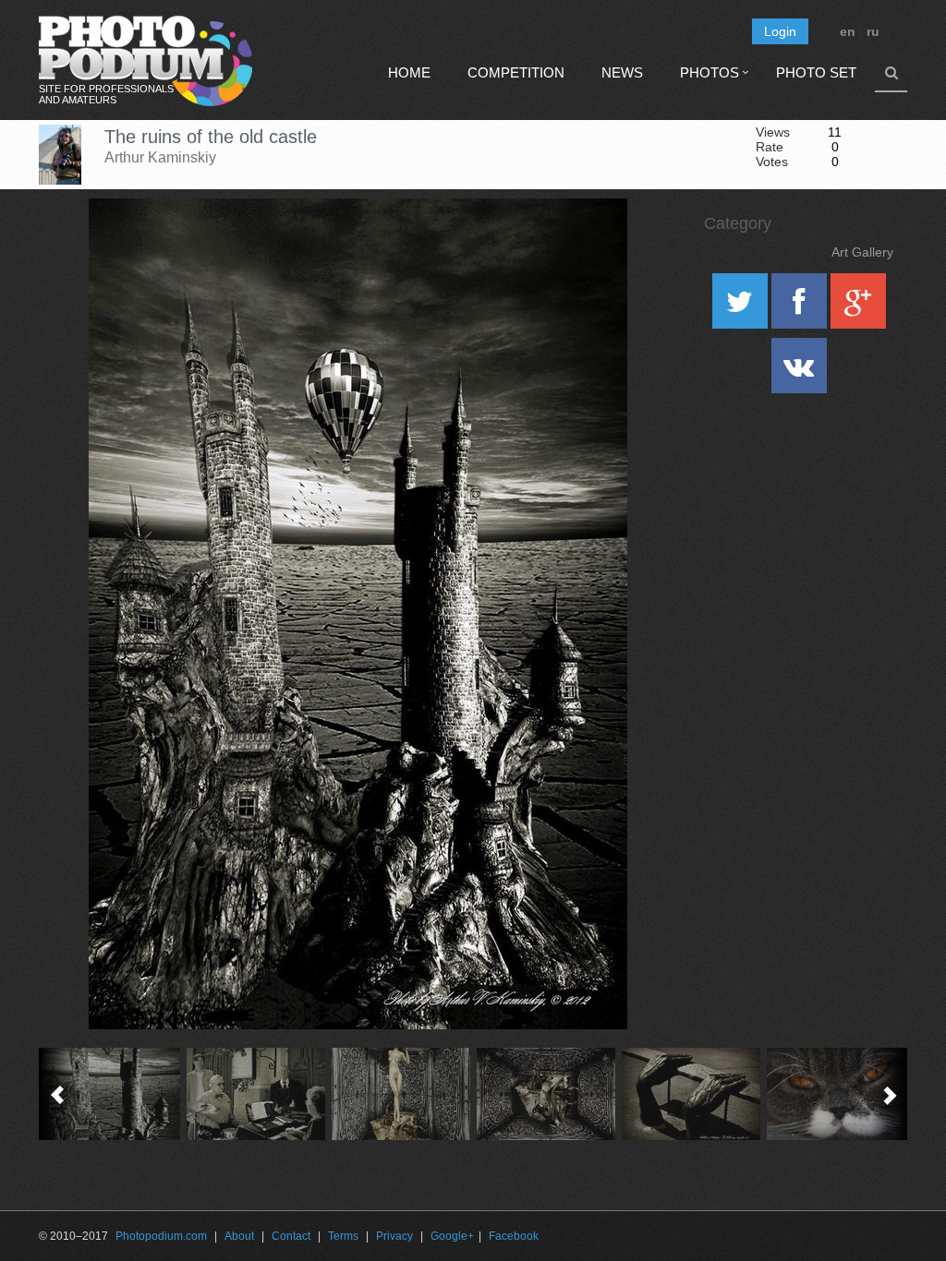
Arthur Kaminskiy (160, 157)
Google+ (452, 1236)
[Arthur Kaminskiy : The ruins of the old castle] (111, 1094)
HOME (409, 72)
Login (780, 31)
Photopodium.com (161, 1236)
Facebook (514, 1236)
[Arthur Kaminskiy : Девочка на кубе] (401, 1094)
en (847, 31)
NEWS (622, 72)
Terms (343, 1236)
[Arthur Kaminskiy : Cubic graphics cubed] (546, 1094)
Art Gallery (862, 252)
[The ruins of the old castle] (590, 245)
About (239, 1236)
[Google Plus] (858, 307)
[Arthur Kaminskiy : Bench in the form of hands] (691, 1094)
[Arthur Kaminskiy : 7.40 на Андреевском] (256, 1094)
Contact (291, 1236)
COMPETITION (515, 72)
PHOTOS (709, 72)
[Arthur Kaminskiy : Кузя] (836, 1094)
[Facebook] (801, 307)
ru (873, 31)
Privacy (394, 1236)
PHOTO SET (816, 72)
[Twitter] (741, 307)
